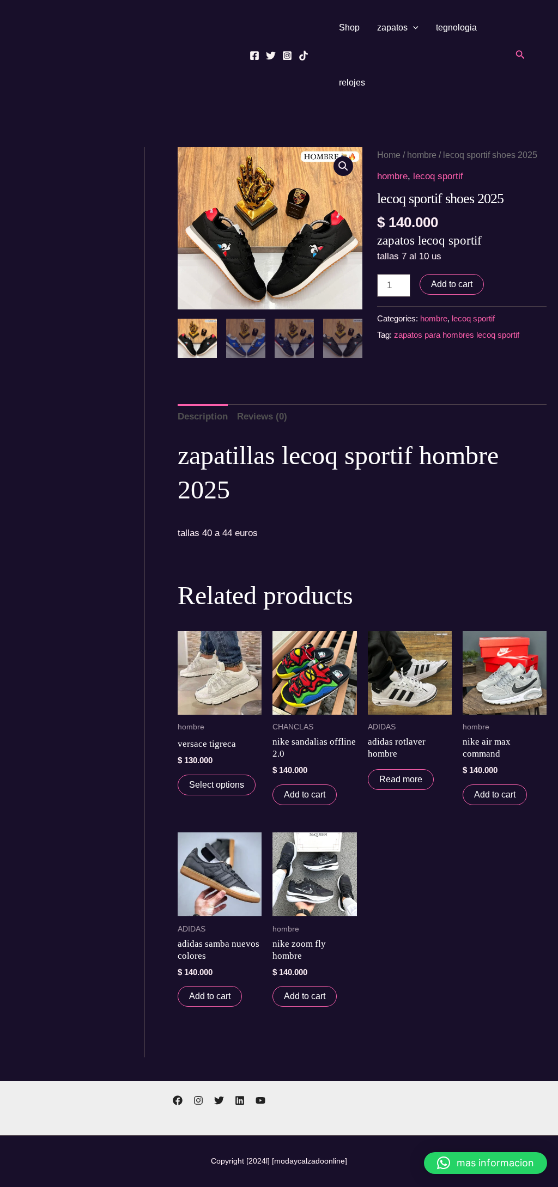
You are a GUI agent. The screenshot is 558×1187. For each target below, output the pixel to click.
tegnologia (456, 27)
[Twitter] (271, 55)
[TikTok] (303, 55)
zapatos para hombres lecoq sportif (456, 334)
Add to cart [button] (304, 794)
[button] (413, 27)
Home (389, 155)
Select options (216, 784)
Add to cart (451, 284)
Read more (400, 779)
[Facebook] (254, 55)
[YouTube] (260, 1100)
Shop (349, 27)
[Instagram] (287, 55)
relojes (352, 82)
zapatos (392, 27)
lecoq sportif (438, 176)
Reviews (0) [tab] (262, 416)
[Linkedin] (240, 1100)
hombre (421, 155)
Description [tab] (203, 416)
